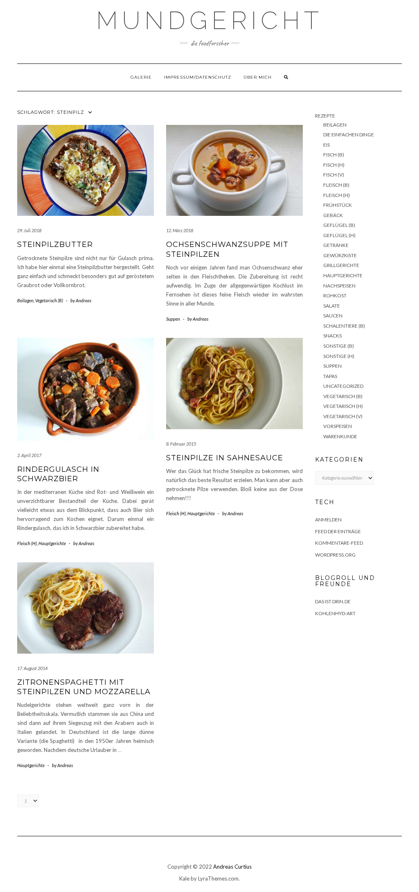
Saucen (332, 315)
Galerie (141, 77)
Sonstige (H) (338, 356)
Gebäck (333, 215)
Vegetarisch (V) (343, 416)
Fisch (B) (333, 155)
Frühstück (337, 205)
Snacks (332, 336)
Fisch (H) (334, 165)
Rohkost (335, 295)
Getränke (336, 245)
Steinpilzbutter (55, 244)
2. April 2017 (29, 455)
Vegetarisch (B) (49, 300)
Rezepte (325, 116)
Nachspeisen (339, 286)
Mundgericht (209, 20)
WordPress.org (335, 555)
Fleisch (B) (336, 185)
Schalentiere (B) (344, 326)
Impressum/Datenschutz (197, 77)
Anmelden (328, 519)
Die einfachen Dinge (348, 134)
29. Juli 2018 (29, 230)
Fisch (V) (333, 175)
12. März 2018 (179, 230)
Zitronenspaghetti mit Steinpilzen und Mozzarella (84, 687)
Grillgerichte (341, 265)
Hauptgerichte (52, 543)
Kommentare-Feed (339, 543)
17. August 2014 (32, 668)
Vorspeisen (337, 426)
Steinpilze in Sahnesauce (224, 457)
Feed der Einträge (338, 531)
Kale (184, 878)
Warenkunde (340, 436)
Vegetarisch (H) (343, 406)
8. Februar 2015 (181, 443)
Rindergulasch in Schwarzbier (58, 474)
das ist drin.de (333, 601)
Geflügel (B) (339, 225)
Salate (331, 306)
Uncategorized (343, 386)
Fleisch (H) (27, 543)
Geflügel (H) (339, 235)
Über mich (257, 77)
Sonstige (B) (338, 346)
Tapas (330, 376)
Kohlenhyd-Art (335, 613)
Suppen (173, 318)
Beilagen (25, 300)
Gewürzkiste (340, 255)
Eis (326, 145)
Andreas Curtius (232, 866)
